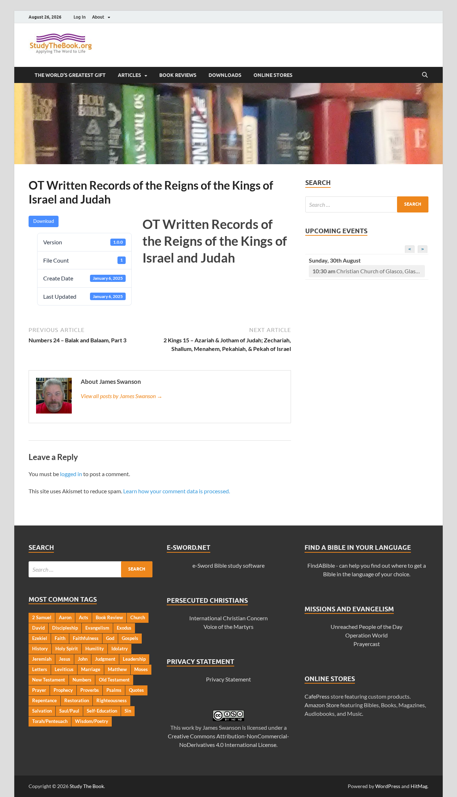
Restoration (76, 700)
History (40, 648)
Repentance (44, 700)
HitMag (419, 786)
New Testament (48, 680)
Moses (141, 669)
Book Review (109, 617)
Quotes (136, 690)
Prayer (39, 690)
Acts (83, 617)
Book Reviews (177, 75)
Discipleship (65, 628)
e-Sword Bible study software (228, 565)
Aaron (65, 617)
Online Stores (272, 75)
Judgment (105, 659)
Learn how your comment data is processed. (176, 491)
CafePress (317, 696)
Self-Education (102, 711)
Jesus (64, 659)
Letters (39, 669)
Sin (128, 711)
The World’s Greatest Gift (70, 75)
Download (43, 221)
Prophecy (63, 690)
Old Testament (114, 680)
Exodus (124, 628)
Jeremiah (41, 659)
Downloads (225, 75)
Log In (80, 17)
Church (137, 617)
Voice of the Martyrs (228, 626)
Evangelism (97, 628)
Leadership (134, 659)
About (98, 17)
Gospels (130, 638)
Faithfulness (86, 638)
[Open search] (425, 75)
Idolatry (119, 648)
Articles (129, 75)
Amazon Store (322, 704)
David (38, 628)
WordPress (387, 786)
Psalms (113, 690)
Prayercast (366, 643)
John (82, 659)
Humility (94, 648)
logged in (71, 473)
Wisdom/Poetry (91, 721)
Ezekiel (39, 638)
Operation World (366, 635)
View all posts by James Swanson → (121, 395)
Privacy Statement (228, 679)
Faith (60, 638)
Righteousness (111, 700)
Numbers (81, 680)
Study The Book (87, 786)
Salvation (42, 711)
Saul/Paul (69, 711)
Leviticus (64, 669)
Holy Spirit (66, 648)
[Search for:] (366, 204)
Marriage (90, 669)
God (110, 638)
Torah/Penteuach (49, 721)
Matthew (117, 669)
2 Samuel (41, 617)
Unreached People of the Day (366, 626)
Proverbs (89, 690)
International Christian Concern (228, 618)
